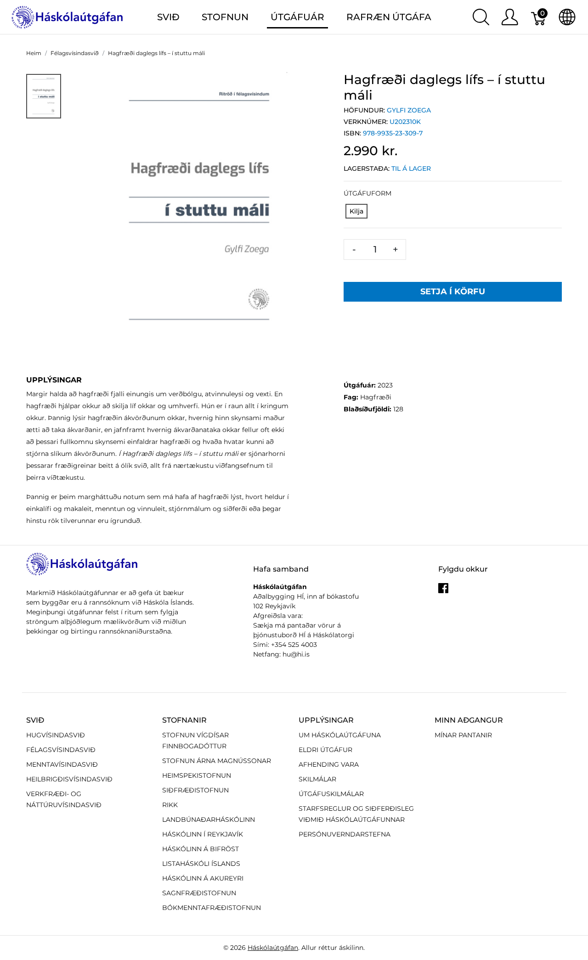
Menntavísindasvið (62, 764)
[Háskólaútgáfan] (67, 16)
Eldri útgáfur (325, 750)
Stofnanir (184, 720)
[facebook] (443, 591)
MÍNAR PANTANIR (463, 735)
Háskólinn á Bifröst (200, 849)
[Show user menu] (509, 17)
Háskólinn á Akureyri (202, 878)
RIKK (170, 805)
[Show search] (481, 17)
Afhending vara (329, 764)
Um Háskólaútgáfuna (340, 735)
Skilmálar (317, 779)
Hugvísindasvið (55, 735)
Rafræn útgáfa (388, 16)
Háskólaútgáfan (273, 947)
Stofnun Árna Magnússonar (216, 761)
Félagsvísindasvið (61, 750)
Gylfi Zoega (409, 110)
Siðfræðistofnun (195, 790)
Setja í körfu (452, 291)
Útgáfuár (297, 16)
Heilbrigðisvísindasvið (69, 779)
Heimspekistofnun (196, 775)
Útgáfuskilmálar (331, 794)
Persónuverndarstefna (344, 834)
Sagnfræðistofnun (199, 893)
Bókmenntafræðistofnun (211, 908)
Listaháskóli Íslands (201, 863)
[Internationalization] (567, 17)
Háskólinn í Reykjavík (202, 834)
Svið (35, 720)
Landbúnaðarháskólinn (208, 819)
